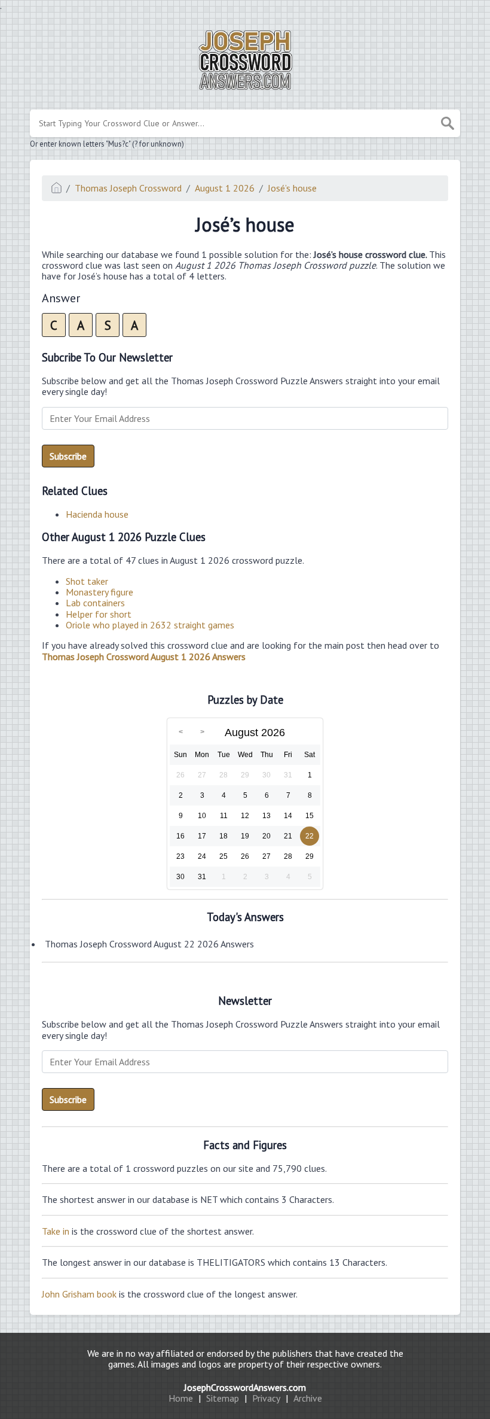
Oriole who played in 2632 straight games (150, 625)
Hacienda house (97, 514)
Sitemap (222, 1398)
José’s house (292, 188)
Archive (307, 1398)
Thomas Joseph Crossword (128, 188)
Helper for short (98, 614)
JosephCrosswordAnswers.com (245, 1387)
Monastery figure (99, 592)
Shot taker (87, 581)
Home (181, 1398)
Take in (55, 1231)
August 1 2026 (225, 188)
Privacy (266, 1398)
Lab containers (95, 603)
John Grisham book (79, 1294)
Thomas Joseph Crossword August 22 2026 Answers (149, 944)
